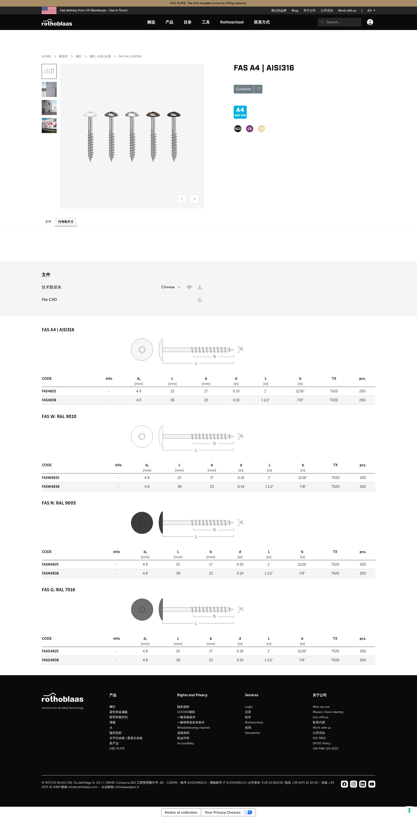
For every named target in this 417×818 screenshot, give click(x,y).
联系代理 (319, 722)
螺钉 (79, 56)
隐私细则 (183, 706)
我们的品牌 (278, 10)
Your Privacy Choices (223, 812)
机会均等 (183, 738)
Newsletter (252, 733)
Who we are (321, 706)
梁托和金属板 (118, 712)
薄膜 (112, 722)
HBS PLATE (117, 748)
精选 (151, 22)
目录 (248, 712)
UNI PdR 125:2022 (325, 748)
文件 (48, 221)
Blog (295, 10)
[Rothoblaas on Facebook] (344, 784)
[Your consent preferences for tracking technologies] (409, 810)
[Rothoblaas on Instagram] (362, 784)
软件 (248, 717)
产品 (169, 22)
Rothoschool (254, 722)
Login (249, 706)
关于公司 (309, 10)
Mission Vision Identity (328, 712)
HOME (46, 56)
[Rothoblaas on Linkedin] (353, 784)
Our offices (320, 717)
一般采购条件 (186, 717)
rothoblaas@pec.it (126, 787)
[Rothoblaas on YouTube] (371, 784)
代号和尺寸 (65, 221)
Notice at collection (181, 812)
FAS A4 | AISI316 (130, 56)
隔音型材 (115, 733)
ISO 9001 (319, 738)
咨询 (248, 727)
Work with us (347, 10)
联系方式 (262, 22)
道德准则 (183, 733)
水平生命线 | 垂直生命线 (125, 738)
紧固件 (63, 56)
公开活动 (327, 10)
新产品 (114, 743)
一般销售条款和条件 (191, 722)
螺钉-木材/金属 (100, 56)
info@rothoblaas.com (83, 787)
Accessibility (185, 743)
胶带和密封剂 (118, 717)
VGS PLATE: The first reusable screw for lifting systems (208, 3)
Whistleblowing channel (193, 727)
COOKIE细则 (186, 712)
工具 (206, 22)
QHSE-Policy (322, 743)
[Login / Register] (370, 22)
